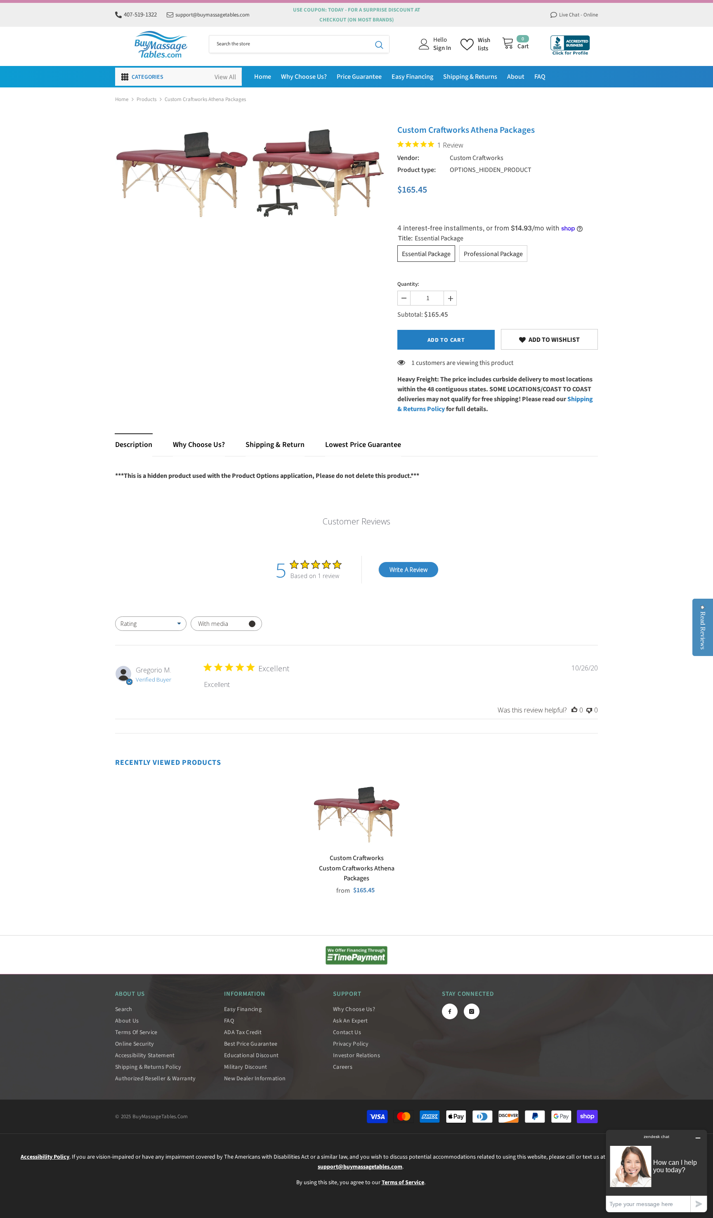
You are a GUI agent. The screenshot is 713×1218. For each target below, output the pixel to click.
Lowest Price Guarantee (363, 445)
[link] (549, 339)
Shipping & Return (275, 445)
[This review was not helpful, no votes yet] (589, 710)
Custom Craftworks (476, 157)
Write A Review (408, 570)
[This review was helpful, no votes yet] (574, 710)
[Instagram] (471, 1011)
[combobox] (289, 44)
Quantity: (408, 284)
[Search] (299, 44)
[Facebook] (450, 1011)
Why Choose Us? (199, 445)
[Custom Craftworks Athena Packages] (356, 814)
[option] (181, 174)
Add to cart (446, 340)
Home (121, 99)
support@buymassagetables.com (212, 15)
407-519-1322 (140, 14)
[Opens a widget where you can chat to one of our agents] (656, 1170)
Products (146, 99)
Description (133, 445)
